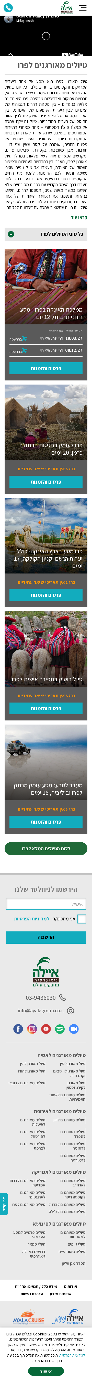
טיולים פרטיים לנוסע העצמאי (29, 1235)
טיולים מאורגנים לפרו (28, 1204)
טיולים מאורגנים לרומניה (72, 1146)
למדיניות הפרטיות (31, 918)
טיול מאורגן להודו (31, 1071)
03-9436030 (41, 997)
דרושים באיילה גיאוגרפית (33, 1254)
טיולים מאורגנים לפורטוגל (32, 1134)
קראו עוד (79, 217)
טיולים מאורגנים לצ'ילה (67, 1211)
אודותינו (70, 1286)
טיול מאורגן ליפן (32, 1063)
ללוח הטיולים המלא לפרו (46, 848)
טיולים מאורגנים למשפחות (72, 1235)
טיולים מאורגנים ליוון (69, 1120)
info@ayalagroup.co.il (41, 1010)
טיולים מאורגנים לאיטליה (32, 1122)
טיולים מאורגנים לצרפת (32, 1146)
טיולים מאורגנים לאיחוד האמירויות (67, 1097)
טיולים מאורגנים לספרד (72, 1134)
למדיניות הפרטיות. (72, 1355)
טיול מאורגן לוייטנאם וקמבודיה (69, 1073)
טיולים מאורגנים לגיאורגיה (72, 1158)
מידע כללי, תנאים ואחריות (36, 1286)
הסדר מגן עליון (73, 1263)
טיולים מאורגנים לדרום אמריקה (27, 1183)
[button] (83, 8)
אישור (46, 1371)
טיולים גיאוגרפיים (72, 1251)
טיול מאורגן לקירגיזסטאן (75, 1085)
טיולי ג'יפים (76, 1244)
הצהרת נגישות (31, 1294)
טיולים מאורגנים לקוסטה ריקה (72, 1195)
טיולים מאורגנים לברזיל (67, 1204)
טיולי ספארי (36, 1244)
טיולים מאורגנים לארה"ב (72, 1183)
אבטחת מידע (61, 1294)
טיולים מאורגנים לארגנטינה (32, 1195)
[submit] (46, 937)
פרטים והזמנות (46, 368)
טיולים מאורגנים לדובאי (26, 1083)
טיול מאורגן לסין (72, 1063)
